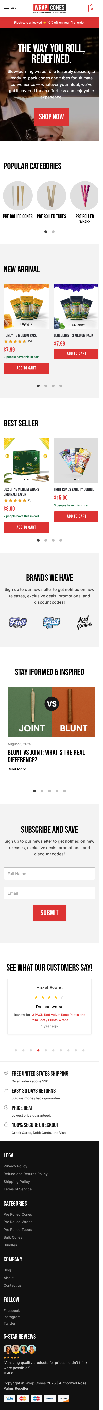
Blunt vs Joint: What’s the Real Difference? (46, 756)
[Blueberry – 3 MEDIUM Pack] (76, 306)
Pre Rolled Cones (18, 1214)
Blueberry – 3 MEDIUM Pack (73, 335)
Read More (17, 769)
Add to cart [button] (26, 368)
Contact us (13, 1285)
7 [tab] (61, 1050)
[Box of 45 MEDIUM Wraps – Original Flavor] (26, 460)
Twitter (10, 1323)
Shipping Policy (17, 1181)
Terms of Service (18, 1189)
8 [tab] (68, 1050)
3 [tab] (53, 386)
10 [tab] (83, 1050)
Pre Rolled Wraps (18, 1222)
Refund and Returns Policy (26, 1174)
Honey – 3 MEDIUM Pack (20, 335)
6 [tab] (53, 1050)
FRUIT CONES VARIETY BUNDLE (74, 489)
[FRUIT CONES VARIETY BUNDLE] (76, 460)
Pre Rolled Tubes (18, 1229)
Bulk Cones (13, 1237)
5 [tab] (64, 791)
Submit (49, 913)
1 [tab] (51, 136)
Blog (7, 1270)
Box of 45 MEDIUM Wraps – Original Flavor (22, 492)
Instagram (12, 1317)
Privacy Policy (16, 1166)
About (9, 1278)
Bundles (10, 1245)
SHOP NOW (51, 117)
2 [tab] (53, 231)
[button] (91, 8)
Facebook (12, 1310)
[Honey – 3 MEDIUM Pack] (26, 306)
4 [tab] (61, 386)
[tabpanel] (51, 84)
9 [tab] (76, 1050)
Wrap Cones (36, 1383)
